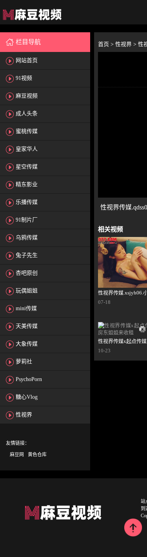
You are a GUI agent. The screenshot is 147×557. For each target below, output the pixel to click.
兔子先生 (27, 255)
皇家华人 (27, 149)
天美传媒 (27, 326)
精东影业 (27, 184)
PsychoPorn (29, 379)
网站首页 (27, 60)
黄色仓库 (37, 454)
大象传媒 (27, 344)
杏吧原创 (27, 273)
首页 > (106, 44)
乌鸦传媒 (27, 238)
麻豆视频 (27, 96)
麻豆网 (17, 454)
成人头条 (27, 114)
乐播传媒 (27, 202)
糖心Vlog (27, 397)
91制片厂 (27, 220)
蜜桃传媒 (27, 131)
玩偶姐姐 (27, 291)
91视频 (24, 78)
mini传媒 (26, 308)
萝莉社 (24, 362)
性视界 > (126, 44)
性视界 (24, 415)
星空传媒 (27, 167)
